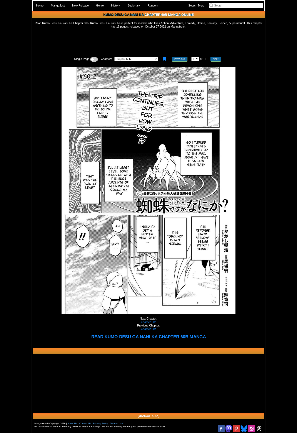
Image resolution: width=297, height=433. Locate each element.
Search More (196, 5)
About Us (72, 423)
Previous (179, 59)
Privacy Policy (100, 423)
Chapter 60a (148, 329)
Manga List (58, 5)
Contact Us (85, 423)
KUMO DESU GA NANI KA (123, 14)
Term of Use (116, 423)
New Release (80, 5)
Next (216, 59)
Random (153, 5)
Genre (100, 5)
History (115, 5)
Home (39, 5)
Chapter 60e (148, 322)
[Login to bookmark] (164, 59)
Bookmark (133, 5)
